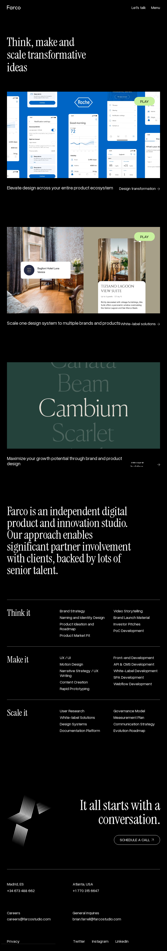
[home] (14, 7)
